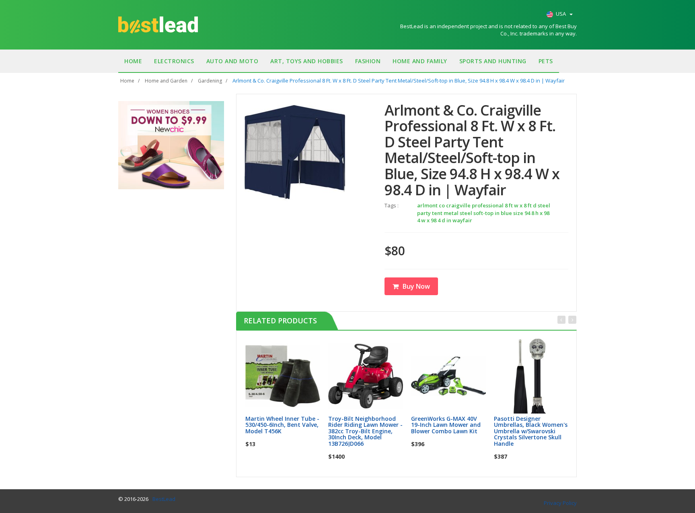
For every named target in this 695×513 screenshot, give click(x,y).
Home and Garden (166, 80)
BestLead (163, 499)
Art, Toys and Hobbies (306, 61)
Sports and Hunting (492, 61)
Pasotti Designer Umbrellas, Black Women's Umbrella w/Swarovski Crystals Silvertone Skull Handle (531, 431)
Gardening (210, 80)
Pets (546, 61)
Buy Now (416, 286)
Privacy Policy (560, 503)
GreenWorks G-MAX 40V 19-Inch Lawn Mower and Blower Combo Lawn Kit (446, 425)
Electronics (174, 61)
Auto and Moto (232, 61)
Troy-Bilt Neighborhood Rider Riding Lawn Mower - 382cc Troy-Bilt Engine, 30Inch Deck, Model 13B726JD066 (365, 431)
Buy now (288, 347)
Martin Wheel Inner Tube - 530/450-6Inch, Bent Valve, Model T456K (282, 425)
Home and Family (420, 61)
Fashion (368, 61)
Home (133, 61)
